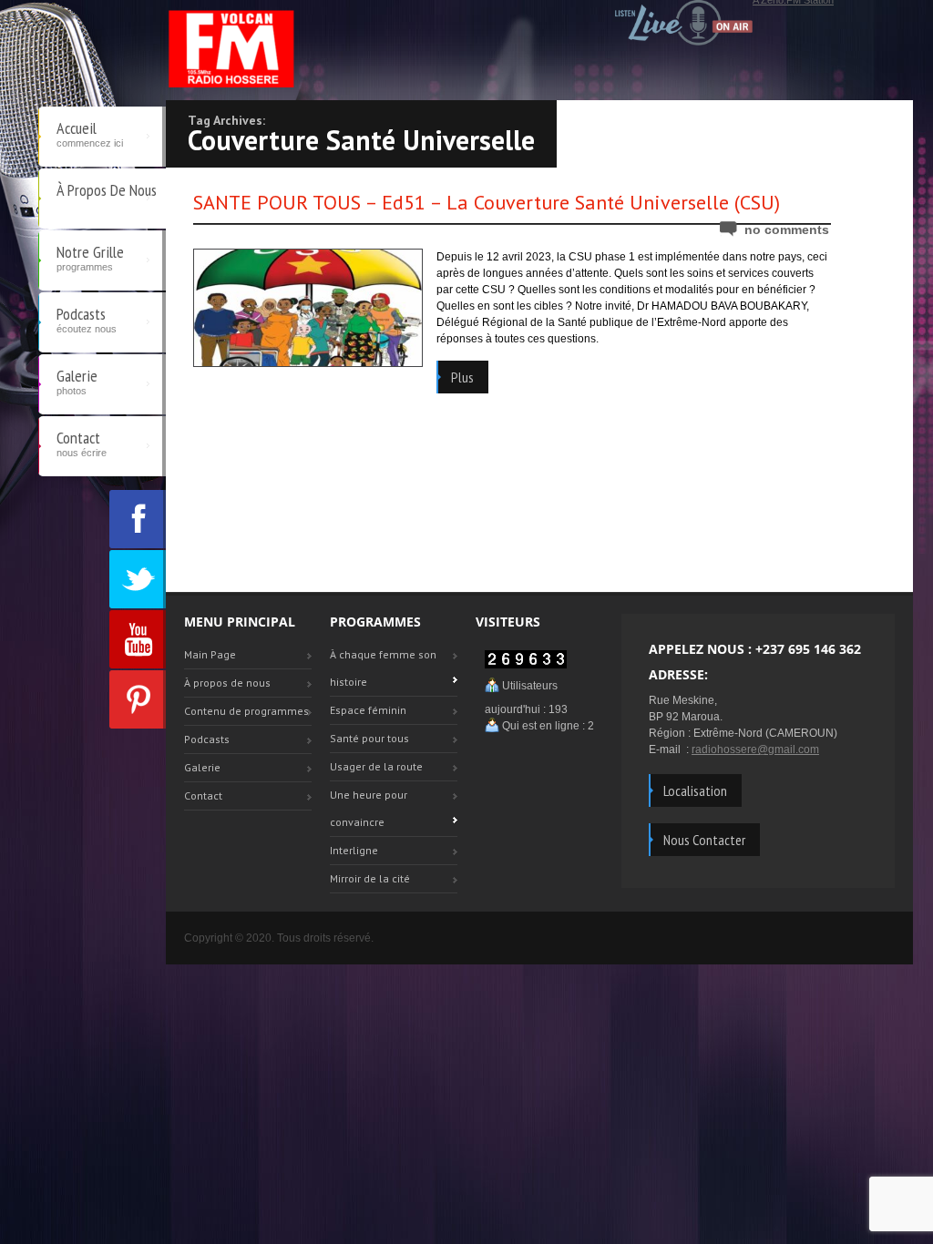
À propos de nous (106, 189)
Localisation (695, 790)
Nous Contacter (704, 840)
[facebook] (137, 519)
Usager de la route (376, 766)
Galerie (76, 380)
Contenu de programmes (246, 711)
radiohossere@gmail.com (755, 749)
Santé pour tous (369, 738)
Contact (81, 442)
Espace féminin (368, 710)
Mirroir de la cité (370, 878)
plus (462, 377)
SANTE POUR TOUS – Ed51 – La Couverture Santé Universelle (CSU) (486, 202)
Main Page (210, 654)
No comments (786, 229)
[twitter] (137, 579)
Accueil (89, 132)
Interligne (354, 850)
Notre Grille (90, 256)
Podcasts (86, 318)
